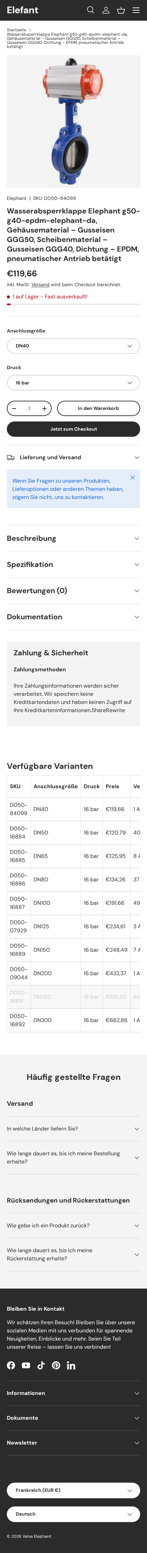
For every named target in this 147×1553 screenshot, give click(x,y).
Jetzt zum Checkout (73, 429)
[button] (121, 10)
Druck (14, 367)
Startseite (16, 30)
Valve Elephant (37, 1536)
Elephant (17, 198)
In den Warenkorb (98, 408)
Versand (40, 284)
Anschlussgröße (26, 331)
